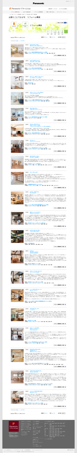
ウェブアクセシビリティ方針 (18, 450)
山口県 (61, 432)
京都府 (53, 431)
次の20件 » (23, 40)
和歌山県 (64, 431)
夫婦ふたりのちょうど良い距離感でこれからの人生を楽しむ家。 (36, 93)
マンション (37, 424)
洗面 (38, 427)
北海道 (51, 423)
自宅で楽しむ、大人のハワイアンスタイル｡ (35, 141)
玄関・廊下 (34, 428)
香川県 (53, 434)
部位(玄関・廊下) (30, 14)
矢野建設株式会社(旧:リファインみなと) (35, 184)
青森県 (53, 423)
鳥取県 (51, 432)
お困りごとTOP (66, 31)
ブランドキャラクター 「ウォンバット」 (24, 435)
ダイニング (37, 426)
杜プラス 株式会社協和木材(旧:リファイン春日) (36, 132)
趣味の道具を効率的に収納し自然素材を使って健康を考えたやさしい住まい (35, 350)
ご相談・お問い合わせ (50, 11)
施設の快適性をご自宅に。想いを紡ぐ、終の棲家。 (35, 157)
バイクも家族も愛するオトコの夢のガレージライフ (36, 290)
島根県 (53, 432)
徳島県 (51, 434)
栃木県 (53, 427)
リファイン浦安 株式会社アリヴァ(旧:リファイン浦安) (37, 116)
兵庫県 (58, 431)
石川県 (56, 428)
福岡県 (51, 435)
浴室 (33, 427)
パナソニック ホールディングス (37, 450)
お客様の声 (34, 434)
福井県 (58, 428)
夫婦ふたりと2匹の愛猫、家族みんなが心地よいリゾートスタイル (35, 328)
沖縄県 (54, 436)
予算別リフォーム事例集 (36, 431)
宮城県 (61, 423)
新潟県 (51, 428)
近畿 (45, 431)
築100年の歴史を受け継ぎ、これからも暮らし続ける (35, 231)
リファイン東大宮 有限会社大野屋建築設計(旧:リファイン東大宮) (40, 301)
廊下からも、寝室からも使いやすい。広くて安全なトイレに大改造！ (37, 77)
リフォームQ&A (35, 444)
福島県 (51, 424)
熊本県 (58, 435)
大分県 (61, 435)
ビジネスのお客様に (24, 432)
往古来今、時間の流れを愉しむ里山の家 (34, 192)
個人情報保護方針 (27, 450)
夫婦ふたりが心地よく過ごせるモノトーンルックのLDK (36, 272)
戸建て (34, 424)
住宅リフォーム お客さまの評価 (26, 427)
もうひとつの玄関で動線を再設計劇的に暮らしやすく (36, 392)
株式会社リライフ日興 (32, 320)
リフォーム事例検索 (17, 14)
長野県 (61, 428)
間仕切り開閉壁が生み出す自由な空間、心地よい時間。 (35, 61)
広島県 (58, 432)
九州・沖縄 (46, 435)
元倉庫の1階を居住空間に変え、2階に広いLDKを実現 (36, 371)
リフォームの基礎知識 (38, 11)
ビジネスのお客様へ (63, 8)
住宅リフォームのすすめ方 (25, 426)
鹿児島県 (51, 436)
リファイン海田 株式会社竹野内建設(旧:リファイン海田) (38, 204)
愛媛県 (56, 434)
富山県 (53, 428)
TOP (12, 14)
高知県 (58, 434)
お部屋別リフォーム (36, 439)
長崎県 (56, 435)
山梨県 (51, 427)
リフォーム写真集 (35, 433)
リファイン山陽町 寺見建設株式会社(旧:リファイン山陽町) (38, 99)
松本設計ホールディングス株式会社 (34, 163)
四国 (45, 434)
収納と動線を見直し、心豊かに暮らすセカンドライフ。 (36, 109)
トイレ (36, 427)
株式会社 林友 (30, 82)
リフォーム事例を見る (15, 11)
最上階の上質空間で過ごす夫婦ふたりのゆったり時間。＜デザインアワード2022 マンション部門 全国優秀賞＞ (40, 125)
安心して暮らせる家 (33, 172)
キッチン (34, 426)
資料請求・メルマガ (52, 8)
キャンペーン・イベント (61, 11)
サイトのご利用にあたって (8, 450)
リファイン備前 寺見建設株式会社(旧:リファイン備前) (37, 52)
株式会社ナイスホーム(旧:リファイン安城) (35, 281)
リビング (41, 426)
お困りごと (24, 14)
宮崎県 (63, 435)
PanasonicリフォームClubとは (25, 423)
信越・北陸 (46, 428)
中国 (45, 432)
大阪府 (56, 431)
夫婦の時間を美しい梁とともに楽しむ (34, 309)
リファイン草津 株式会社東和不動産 (34, 68)
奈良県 (61, 431)
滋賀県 (51, 431)
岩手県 (58, 423)
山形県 (63, 423)
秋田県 (56, 423)
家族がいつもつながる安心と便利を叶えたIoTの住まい (35, 213)
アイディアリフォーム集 (36, 430)
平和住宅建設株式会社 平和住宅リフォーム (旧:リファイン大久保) (40, 383)
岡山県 (56, 432)
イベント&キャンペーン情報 (25, 431)
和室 (40, 427)
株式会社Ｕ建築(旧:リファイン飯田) (34, 263)
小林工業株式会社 (31, 243)
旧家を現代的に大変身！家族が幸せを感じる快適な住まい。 (36, 45)
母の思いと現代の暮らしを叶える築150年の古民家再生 (34, 251)
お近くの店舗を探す (27, 11)
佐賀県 (53, 435)
